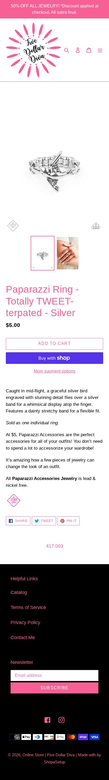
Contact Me (23, 637)
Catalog (19, 592)
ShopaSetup (54, 762)
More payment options (54, 371)
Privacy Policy (25, 622)
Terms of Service (28, 607)
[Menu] (100, 50)
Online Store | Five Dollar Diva (48, 755)
